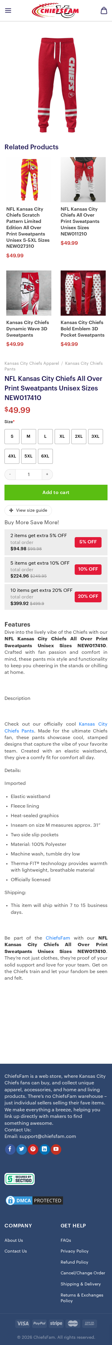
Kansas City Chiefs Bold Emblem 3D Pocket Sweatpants (83, 329)
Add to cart (55, 492)
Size (9, 422)
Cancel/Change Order (83, 1273)
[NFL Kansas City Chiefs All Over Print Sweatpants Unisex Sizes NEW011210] (83, 179)
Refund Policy (74, 1262)
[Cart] (104, 10)
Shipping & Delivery (81, 1284)
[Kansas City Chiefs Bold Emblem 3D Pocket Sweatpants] (83, 293)
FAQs (66, 1240)
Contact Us (15, 1251)
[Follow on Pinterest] (33, 1149)
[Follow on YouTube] (56, 1149)
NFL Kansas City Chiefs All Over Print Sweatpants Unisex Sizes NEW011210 (80, 221)
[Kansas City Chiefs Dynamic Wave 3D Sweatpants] (28, 293)
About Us (13, 1240)
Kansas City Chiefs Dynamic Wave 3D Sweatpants (27, 329)
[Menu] (8, 10)
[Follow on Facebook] (10, 1149)
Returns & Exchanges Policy (82, 1298)
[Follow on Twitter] (21, 1149)
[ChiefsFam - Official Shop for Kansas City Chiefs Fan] (56, 10)
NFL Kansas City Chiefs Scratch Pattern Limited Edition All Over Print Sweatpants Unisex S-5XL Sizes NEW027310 (28, 228)
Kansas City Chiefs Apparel (31, 363)
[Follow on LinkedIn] (44, 1149)
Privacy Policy (75, 1251)
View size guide (31, 510)
